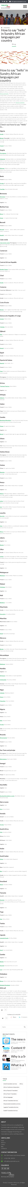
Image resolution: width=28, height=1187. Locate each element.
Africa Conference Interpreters (11, 1087)
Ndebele (2, 985)
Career (3, 1144)
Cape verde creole (5, 242)
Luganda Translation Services (11, 1107)
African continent (20, 102)
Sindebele (7, 985)
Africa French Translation (10, 1094)
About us (3, 1142)
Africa (21, 1083)
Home (2, 1140)
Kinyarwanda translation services (12, 1104)
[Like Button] (2, 1010)
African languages (4, 93)
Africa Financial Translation (11, 1090)
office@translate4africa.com (11, 1161)
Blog (2, 1146)
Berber (2, 138)
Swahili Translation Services (11, 1110)
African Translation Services (11, 1100)
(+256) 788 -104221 (9, 1158)
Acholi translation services (10, 1083)
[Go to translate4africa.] (1, 27)
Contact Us (4, 1148)
